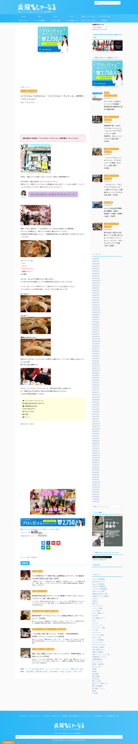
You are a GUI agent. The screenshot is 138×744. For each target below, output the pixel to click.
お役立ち (95, 601)
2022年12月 (96, 365)
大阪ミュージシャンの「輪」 (101, 654)
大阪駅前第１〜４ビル (99, 657)
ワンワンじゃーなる (104, 16)
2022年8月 (95, 375)
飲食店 (94, 691)
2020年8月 (95, 433)
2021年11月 (96, 397)
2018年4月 (95, 501)
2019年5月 (95, 470)
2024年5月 (95, 324)
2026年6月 (95, 264)
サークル (95, 623)
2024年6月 (95, 322)
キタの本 (95, 615)
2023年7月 (95, 348)
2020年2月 (95, 448)
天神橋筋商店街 (97, 659)
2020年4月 (95, 443)
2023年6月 (95, 351)
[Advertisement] (53, 69)
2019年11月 (96, 455)
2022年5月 (95, 382)
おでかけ (95, 598)
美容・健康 (95, 676)
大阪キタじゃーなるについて (52, 716)
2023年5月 (95, 353)
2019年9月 (95, 460)
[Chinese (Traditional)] (95, 24)
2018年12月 (96, 482)
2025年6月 (95, 293)
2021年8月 (95, 404)
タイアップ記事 (55, 20)
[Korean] (103, 24)
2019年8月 (95, 462)
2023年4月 (95, 356)
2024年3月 (95, 329)
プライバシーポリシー (35, 716)
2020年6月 (95, 438)
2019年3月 (95, 475)
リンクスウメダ (97, 642)
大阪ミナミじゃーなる (88, 16)
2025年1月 (95, 305)
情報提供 (104, 20)
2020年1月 (95, 450)
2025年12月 (96, 278)
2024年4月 (95, 327)
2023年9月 (95, 344)
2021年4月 (95, 414)
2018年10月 (96, 487)
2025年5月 (95, 295)
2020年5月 (95, 441)
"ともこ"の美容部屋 (98, 579)
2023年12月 (96, 336)
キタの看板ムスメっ (98, 618)
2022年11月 (96, 368)
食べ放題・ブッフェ (98, 688)
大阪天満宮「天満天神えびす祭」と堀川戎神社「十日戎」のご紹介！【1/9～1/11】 (54, 672)
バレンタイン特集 (98, 635)
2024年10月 (96, 312)
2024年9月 (95, 314)
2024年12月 (96, 307)
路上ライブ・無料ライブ (100, 683)
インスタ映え (96, 611)
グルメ (24, 557)
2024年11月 (96, 310)
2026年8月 (95, 259)
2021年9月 (95, 402)
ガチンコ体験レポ (98, 613)
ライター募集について (99, 716)
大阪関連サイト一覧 (113, 716)
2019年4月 (95, 472)
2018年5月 (95, 499)
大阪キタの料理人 (98, 652)
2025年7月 (95, 290)
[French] (99, 24)
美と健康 (95, 674)
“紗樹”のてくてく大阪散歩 (100, 596)
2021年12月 (96, 395)
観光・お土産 (96, 681)
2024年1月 (95, 334)
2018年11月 (96, 484)
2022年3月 (95, 387)
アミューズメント (98, 606)
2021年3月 (95, 416)
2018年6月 (95, 496)
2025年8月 (95, 288)
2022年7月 (95, 378)
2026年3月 (95, 271)
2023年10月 (96, 341)
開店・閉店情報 (31, 557)
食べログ (27, 417)
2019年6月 (95, 467)
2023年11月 (96, 339)
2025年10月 (96, 283)
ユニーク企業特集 (39, 20)
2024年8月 (95, 317)
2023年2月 (95, 361)
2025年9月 (95, 285)
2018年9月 (95, 489)
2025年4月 (95, 298)
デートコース (96, 632)
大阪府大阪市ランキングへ (29, 536)
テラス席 (95, 630)
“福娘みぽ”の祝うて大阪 (99, 594)
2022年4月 (95, 385)
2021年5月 (95, 412)
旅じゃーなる (23, 20)
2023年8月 (95, 346)
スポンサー (87, 716)
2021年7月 (95, 407)
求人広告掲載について (76, 716)
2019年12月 (96, 453)
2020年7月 (95, 436)
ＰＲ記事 (95, 693)
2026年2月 (95, 273)
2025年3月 (95, 300)
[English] (97, 24)
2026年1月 (95, 276)
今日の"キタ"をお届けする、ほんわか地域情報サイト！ (69, 733)
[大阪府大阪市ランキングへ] (36, 532)
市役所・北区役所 (98, 664)
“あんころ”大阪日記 (98, 584)
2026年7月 (95, 261)
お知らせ (95, 603)
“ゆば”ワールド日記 (98, 591)
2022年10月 (96, 370)
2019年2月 (95, 477)
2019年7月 (95, 465)
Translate (104, 29)
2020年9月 (95, 431)
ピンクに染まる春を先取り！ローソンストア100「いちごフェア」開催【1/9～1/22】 (55, 669)
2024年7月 (95, 319)
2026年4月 (95, 268)
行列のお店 (95, 679)
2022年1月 (95, 392)
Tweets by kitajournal (99, 559)
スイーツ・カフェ (98, 625)
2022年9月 (95, 373)
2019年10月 (96, 458)
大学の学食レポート (98, 649)
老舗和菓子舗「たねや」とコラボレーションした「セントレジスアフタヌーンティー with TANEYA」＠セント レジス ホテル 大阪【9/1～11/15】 (113, 133)
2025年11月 (96, 281)
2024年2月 (95, 331)
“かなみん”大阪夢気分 (99, 586)
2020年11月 (96, 426)
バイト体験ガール (72, 20)
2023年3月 (95, 358)
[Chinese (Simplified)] (93, 24)
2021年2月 (95, 419)
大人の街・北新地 (98, 647)
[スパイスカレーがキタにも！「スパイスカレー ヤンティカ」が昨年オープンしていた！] (43, 547)
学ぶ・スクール (97, 662)
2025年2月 (95, 302)
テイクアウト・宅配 (98, 628)
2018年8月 (95, 492)
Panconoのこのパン (98, 581)
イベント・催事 (97, 608)
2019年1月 (95, 479)
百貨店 (94, 671)
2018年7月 (95, 494)
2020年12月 (96, 424)
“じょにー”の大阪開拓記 (99, 589)
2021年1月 (95, 421)
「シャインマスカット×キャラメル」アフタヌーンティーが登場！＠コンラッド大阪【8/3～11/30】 (113, 163)
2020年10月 (96, 429)
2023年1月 (95, 363)
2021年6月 (95, 409)
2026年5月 (95, 266)
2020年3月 (95, 446)
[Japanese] (101, 24)
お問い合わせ (23, 716)
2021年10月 (96, 399)
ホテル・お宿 (96, 637)
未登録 (94, 669)
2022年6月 (95, 380)
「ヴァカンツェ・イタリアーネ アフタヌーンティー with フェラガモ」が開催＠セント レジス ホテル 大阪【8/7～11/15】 (113, 189)
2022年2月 (95, 390)
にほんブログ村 (25, 532)
